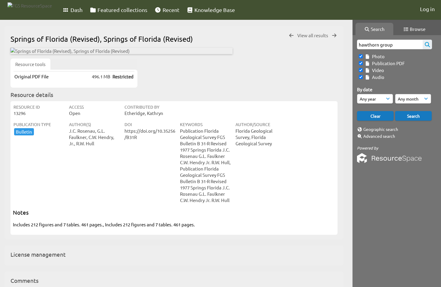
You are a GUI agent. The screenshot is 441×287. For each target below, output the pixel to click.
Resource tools (30, 64)
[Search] (427, 44)
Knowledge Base (214, 10)
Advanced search (379, 136)
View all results (313, 35)
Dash (75, 10)
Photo (377, 56)
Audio (377, 77)
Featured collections (121, 10)
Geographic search (380, 129)
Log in (427, 9)
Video (377, 70)
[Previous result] (291, 35)
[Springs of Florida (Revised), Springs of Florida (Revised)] (121, 51)
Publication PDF (387, 63)
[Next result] (334, 35)
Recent (170, 10)
